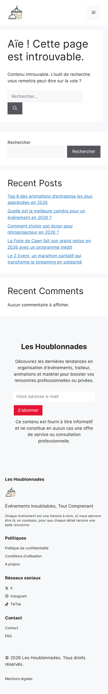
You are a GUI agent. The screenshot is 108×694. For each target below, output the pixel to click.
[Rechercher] (15, 108)
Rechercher (19, 142)
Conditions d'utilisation (23, 556)
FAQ (8, 636)
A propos (12, 564)
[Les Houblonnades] (15, 12)
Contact (11, 628)
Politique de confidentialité (26, 548)
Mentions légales (18, 678)
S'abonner (28, 410)
